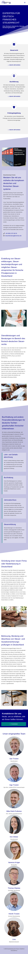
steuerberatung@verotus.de (13, 235)
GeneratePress (14, 950)
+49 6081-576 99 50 (11, 233)
